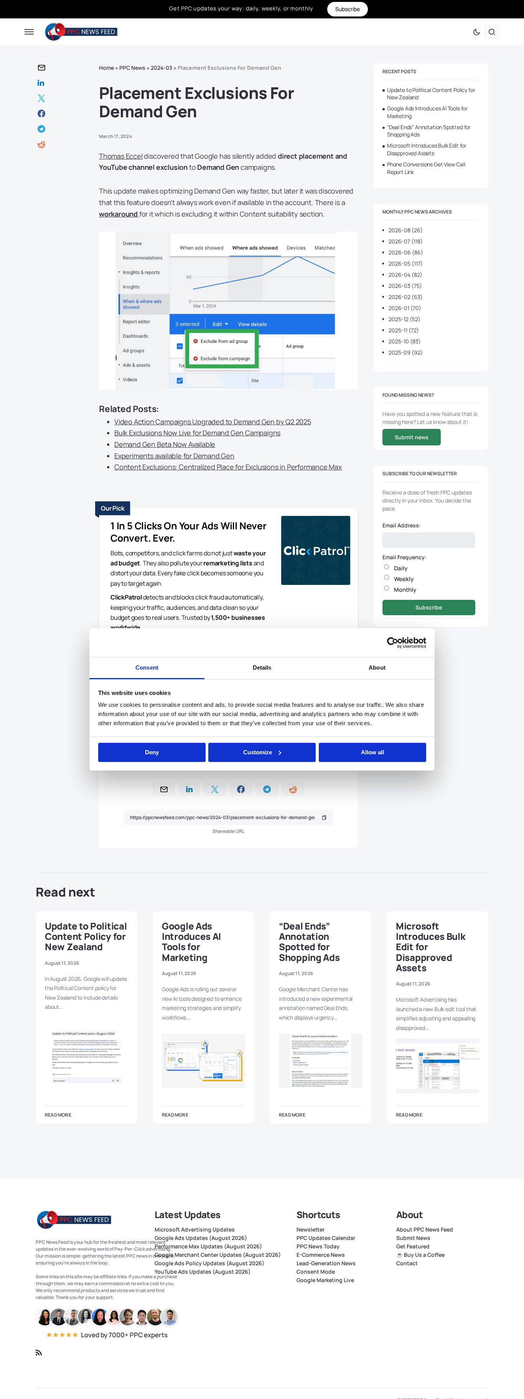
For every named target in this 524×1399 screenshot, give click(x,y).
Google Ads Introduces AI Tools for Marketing (427, 112)
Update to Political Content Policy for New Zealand (431, 93)
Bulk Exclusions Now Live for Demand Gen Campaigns (197, 432)
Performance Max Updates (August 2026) (208, 1246)
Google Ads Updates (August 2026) (201, 1238)
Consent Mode (316, 1271)
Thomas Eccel (121, 156)
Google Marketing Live (325, 1280)
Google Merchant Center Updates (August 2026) (218, 1255)
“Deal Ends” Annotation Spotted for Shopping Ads (429, 130)
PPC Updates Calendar (326, 1238)
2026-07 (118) (406, 241)
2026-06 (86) (406, 252)
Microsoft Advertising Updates (195, 1229)
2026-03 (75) (405, 285)
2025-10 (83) (405, 341)
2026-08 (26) (406, 230)
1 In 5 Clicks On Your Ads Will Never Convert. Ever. (188, 532)
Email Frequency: (404, 557)
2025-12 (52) (404, 319)
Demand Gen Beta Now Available (164, 444)
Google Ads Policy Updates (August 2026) (209, 1263)
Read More (58, 1115)
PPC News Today (318, 1246)
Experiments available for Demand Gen (174, 455)
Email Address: (401, 525)
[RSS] (39, 1352)
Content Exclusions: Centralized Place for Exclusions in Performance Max (228, 466)
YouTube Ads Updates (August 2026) (202, 1271)
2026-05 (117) (406, 263)
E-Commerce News (321, 1255)
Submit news (411, 437)
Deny (152, 752)
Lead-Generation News (326, 1263)
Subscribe (428, 607)
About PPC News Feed (424, 1229)
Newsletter (311, 1229)
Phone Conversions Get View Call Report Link (426, 168)
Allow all (372, 752)
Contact (407, 1263)
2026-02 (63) (406, 296)
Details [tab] (262, 667)
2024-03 (161, 67)
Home (106, 67)
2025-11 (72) (404, 330)
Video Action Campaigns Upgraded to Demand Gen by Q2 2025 (212, 421)
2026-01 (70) (405, 308)
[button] (29, 31)
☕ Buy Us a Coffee (420, 1255)
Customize (257, 752)
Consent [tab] (146, 667)
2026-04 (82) (405, 274)
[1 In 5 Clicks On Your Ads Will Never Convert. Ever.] (316, 551)
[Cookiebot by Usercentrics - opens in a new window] (392, 643)
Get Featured (413, 1246)
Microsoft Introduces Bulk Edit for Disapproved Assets (426, 149)
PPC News (132, 67)
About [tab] (377, 667)
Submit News (413, 1238)
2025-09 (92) (406, 352)
